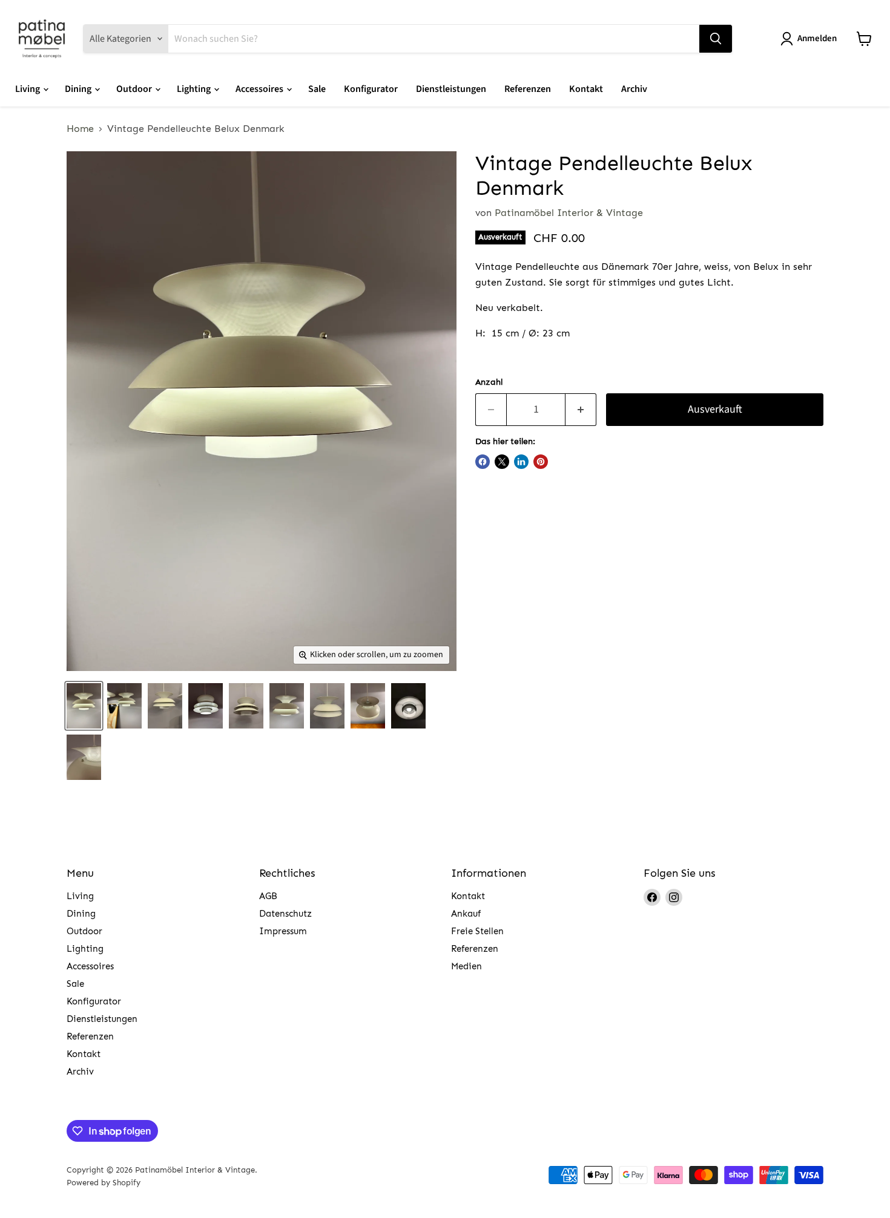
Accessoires (260, 89)
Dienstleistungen (451, 89)
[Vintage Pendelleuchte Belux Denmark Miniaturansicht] (83, 706)
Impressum (283, 931)
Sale (317, 89)
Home (80, 128)
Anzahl (489, 382)
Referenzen (527, 89)
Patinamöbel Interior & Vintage (569, 212)
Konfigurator (371, 89)
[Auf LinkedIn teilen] (521, 461)
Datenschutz (285, 913)
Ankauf (466, 913)
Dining (79, 89)
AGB (268, 896)
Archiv (634, 89)
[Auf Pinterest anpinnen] (540, 461)
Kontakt (586, 89)
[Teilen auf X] (502, 461)
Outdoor (135, 89)
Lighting (195, 89)
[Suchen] (715, 39)
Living (28, 89)
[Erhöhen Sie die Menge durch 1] (580, 410)
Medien (466, 966)
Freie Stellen (477, 931)
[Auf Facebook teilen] (482, 461)
